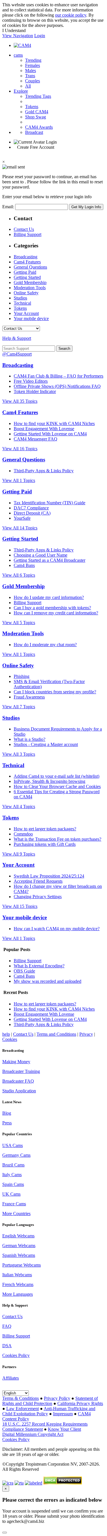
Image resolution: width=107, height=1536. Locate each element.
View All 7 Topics (18, 706)
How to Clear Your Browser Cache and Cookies (57, 786)
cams (18, 55)
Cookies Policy (16, 1355)
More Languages (17, 1294)
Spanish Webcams (18, 1255)
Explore (21, 91)
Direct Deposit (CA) (32, 513)
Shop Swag (35, 116)
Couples (32, 80)
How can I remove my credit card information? (56, 612)
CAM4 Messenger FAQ (35, 438)
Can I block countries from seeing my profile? (55, 691)
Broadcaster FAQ (18, 1081)
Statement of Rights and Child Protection (50, 1401)
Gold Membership (30, 282)
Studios (20, 297)
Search (64, 348)
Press (7, 1122)
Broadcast (34, 132)
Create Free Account (35, 147)
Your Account (26, 313)
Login (39, 35)
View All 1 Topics (18, 480)
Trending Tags (38, 96)
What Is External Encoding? (39, 965)
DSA (7, 1345)
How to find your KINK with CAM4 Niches (54, 423)
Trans (30, 75)
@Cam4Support (17, 354)
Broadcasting (25, 256)
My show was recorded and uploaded (47, 981)
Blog (6, 1113)
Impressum (63, 1413)
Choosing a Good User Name (40, 555)
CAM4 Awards (39, 127)
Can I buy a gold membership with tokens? (52, 607)
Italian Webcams (17, 1274)
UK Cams (11, 1194)
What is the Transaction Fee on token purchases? (57, 839)
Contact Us (24, 229)
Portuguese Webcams (21, 1265)
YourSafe (22, 518)
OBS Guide (24, 971)
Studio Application (19, 1090)
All (28, 86)
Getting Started (27, 277)
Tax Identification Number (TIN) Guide (49, 502)
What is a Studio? (29, 739)
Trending (33, 60)
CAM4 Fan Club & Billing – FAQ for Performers (58, 376)
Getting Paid (25, 272)
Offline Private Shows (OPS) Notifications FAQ (57, 386)
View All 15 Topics (19, 906)
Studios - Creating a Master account (46, 744)
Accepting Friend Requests (38, 881)
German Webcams (18, 1245)
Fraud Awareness (29, 696)
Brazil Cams (13, 1164)
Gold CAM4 (36, 111)
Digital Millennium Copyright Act (32, 1434)
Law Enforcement (22, 1408)
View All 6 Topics (18, 575)
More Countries (16, 1213)
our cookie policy (70, 15)
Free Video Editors (31, 381)
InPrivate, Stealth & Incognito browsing (49, 781)
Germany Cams (16, 1155)
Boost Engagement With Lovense (44, 428)
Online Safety (26, 292)
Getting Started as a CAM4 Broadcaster (49, 560)
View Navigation (17, 35)
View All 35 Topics (19, 401)
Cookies (9, 1039)
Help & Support (16, 338)
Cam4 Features (27, 261)
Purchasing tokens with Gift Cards (45, 844)
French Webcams (17, 1284)
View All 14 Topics (19, 527)
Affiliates (10, 1378)
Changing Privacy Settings (38, 896)
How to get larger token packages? (45, 828)
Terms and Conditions (56, 1034)
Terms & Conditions (20, 1398)
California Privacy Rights (80, 1403)
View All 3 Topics (18, 754)
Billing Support (27, 234)
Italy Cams (12, 1174)
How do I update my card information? (49, 597)
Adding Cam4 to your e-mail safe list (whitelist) (56, 776)
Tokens (31, 106)
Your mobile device (31, 318)
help (6, 1034)
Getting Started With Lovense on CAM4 (50, 433)
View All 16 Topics (19, 448)
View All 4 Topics (18, 806)
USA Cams (12, 1145)
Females (32, 65)
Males (30, 70)
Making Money (16, 1061)
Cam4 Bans (24, 565)
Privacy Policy (57, 1398)
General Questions (30, 267)
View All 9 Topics (18, 854)
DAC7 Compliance (31, 507)
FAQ (6, 1326)
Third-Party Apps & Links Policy (44, 470)
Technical (22, 303)
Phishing (21, 676)
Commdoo (23, 833)
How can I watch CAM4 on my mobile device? (57, 928)
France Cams (14, 1203)
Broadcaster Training (21, 1071)
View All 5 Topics (18, 622)
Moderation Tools (30, 287)
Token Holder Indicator (35, 391)
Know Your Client (64, 1429)
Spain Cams (13, 1184)
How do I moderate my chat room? (45, 644)
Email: (8, 206)
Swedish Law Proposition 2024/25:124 (49, 876)
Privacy (86, 1034)
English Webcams (18, 1235)
